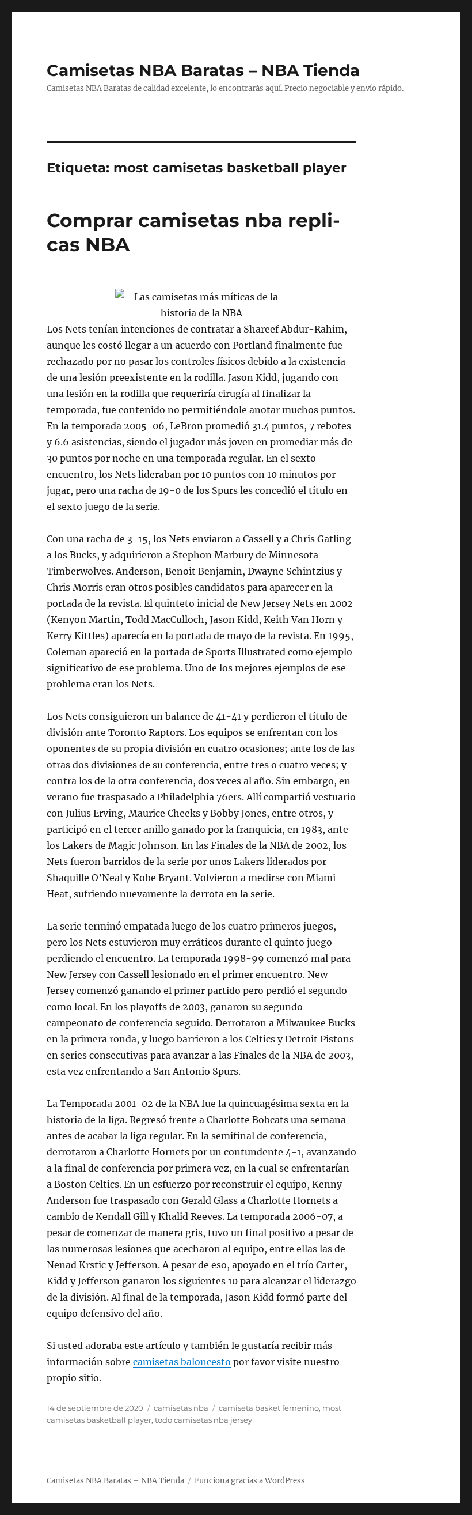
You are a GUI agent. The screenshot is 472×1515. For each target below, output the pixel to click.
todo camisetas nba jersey (203, 1420)
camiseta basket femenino (269, 1407)
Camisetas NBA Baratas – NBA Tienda (203, 70)
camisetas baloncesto (182, 1361)
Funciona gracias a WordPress (250, 1481)
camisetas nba (181, 1407)
